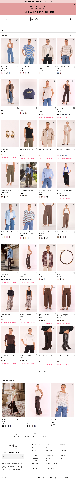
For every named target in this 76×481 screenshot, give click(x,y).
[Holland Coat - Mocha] (10, 92)
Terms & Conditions (37, 460)
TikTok (62, 458)
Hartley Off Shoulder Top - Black (27, 150)
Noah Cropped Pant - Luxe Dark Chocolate (27, 273)
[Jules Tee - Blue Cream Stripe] (28, 51)
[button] (72, 35)
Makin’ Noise (49, 450)
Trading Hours (35, 455)
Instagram (63, 450)
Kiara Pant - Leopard (6, 314)
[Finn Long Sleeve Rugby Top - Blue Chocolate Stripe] (28, 216)
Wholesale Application (52, 463)
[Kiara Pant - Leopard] (10, 298)
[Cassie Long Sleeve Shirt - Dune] (47, 133)
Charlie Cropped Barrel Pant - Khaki (7, 191)
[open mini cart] (74, 19)
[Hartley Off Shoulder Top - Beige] (47, 92)
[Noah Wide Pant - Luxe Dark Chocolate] (10, 257)
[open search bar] (6, 19)
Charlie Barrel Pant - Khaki (27, 190)
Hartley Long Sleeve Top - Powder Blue (45, 191)
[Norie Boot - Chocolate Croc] (66, 339)
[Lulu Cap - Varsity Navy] (28, 92)
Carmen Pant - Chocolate (64, 231)
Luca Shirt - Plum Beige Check (45, 273)
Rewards (48, 466)
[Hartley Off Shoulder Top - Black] (28, 133)
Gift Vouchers (49, 453)
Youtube (62, 455)
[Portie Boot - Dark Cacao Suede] (47, 339)
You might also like (8, 380)
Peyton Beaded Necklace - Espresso (64, 273)
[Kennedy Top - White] (28, 339)
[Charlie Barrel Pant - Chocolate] (47, 298)
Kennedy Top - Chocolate (7, 355)
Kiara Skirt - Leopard (25, 314)
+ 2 (12, 73)
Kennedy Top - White (25, 355)
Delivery (34, 450)
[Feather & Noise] (13, 446)
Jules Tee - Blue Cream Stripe (26, 67)
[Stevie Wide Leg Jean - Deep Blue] (10, 51)
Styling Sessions (50, 455)
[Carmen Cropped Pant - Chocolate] (47, 216)
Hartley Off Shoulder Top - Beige (45, 108)
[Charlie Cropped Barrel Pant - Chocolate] (66, 298)
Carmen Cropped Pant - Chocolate (45, 232)
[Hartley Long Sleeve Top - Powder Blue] (47, 175)
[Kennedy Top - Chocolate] (10, 339)
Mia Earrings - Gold (6, 149)
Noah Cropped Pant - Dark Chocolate (64, 108)
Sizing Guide (35, 458)
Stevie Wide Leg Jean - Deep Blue (7, 67)
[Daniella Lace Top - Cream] (62, 400)
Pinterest (62, 453)
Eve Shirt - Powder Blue (7, 231)
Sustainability (35, 468)
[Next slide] (73, 380)
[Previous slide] (69, 380)
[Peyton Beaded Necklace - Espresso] (66, 257)
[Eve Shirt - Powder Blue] (10, 216)
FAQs (33, 447)
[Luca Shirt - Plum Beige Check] (47, 257)
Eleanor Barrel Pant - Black (64, 190)
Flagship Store (50, 468)
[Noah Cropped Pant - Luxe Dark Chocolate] (28, 257)
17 (45, 371)
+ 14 (12, 279)
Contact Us (49, 460)
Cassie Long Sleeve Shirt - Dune (45, 150)
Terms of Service (36, 466)
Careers (48, 458)
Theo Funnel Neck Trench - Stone (46, 67)
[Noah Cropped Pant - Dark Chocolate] (66, 92)
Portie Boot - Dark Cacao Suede (45, 356)
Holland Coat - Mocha (7, 108)
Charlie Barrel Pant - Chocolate (44, 315)
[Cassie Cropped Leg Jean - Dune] (66, 133)
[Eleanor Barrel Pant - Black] (66, 175)
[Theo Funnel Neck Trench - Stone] (47, 51)
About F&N (49, 447)
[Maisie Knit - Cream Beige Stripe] (66, 51)
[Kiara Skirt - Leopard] (28, 298)
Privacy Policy (35, 463)
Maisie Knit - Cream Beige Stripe (64, 67)
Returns (34, 453)
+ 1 (68, 155)
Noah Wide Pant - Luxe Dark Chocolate (7, 273)
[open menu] (2, 19)
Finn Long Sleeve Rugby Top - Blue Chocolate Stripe (27, 232)
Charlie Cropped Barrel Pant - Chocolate (63, 315)
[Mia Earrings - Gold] (10, 133)
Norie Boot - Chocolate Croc (63, 356)
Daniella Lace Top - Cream (58, 419)
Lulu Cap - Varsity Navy (26, 108)
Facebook (63, 447)
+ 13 (69, 114)
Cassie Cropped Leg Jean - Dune (64, 150)
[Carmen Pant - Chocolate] (66, 216)
